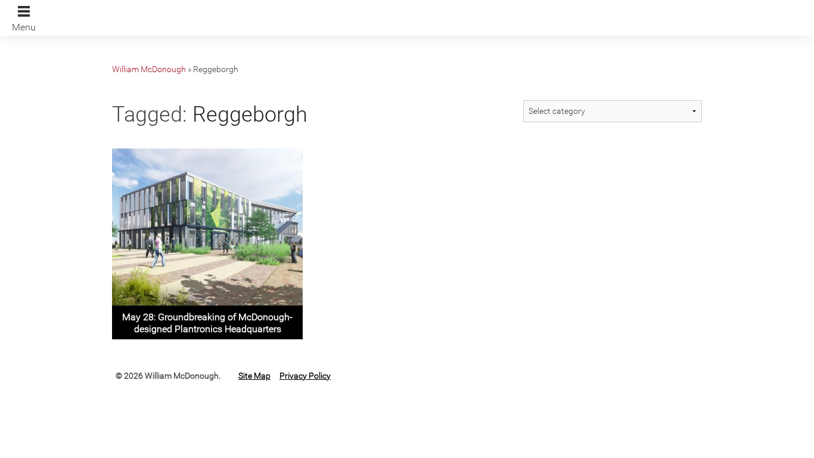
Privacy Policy (305, 375)
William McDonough (149, 69)
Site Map (254, 375)
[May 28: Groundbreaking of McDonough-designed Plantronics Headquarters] (207, 242)
